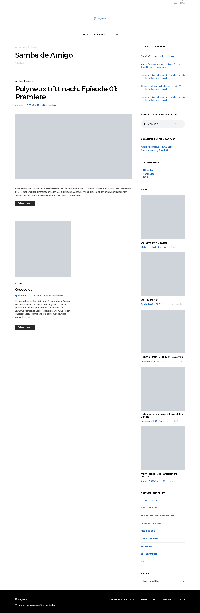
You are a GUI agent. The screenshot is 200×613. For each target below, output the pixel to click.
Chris (143, 480)
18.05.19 (153, 480)
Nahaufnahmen (150, 538)
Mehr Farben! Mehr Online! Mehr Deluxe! (159, 475)
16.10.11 (157, 361)
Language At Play (151, 523)
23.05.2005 (35, 295)
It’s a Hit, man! (168, 56)
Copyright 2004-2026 (172, 599)
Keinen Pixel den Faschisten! (157, 515)
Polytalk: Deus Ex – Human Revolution (162, 357)
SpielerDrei (21, 295)
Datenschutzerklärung (122, 599)
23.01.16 (157, 421)
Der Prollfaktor (149, 300)
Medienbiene (148, 531)
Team (115, 34)
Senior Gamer (149, 554)
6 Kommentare (48, 104)
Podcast (28, 80)
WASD (144, 561)
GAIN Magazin (149, 508)
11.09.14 (154, 247)
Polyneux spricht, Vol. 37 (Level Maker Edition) (162, 415)
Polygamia (147, 546)
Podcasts (99, 34)
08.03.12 (160, 304)
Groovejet (23, 289)
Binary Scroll (149, 500)
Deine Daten (148, 599)
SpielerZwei (147, 304)
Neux (85, 34)
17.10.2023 (33, 104)
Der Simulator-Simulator (154, 242)
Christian (145, 86)
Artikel (18, 80)
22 (168, 361)
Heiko (144, 247)
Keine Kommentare (53, 295)
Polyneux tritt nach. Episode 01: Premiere (66, 93)
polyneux (19, 104)
